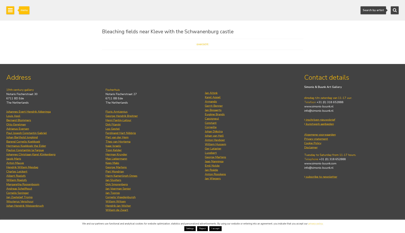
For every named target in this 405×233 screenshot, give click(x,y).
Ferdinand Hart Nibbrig (121, 133)
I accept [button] (215, 228)
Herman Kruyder (116, 154)
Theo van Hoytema (118, 142)
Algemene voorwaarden (320, 135)
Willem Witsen (116, 201)
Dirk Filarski (113, 124)
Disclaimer (311, 147)
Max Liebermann (116, 159)
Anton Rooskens (215, 174)
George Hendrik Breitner (122, 116)
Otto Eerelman (16, 124)
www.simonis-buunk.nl (318, 106)
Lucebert (211, 153)
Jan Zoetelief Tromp (19, 197)
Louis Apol (13, 116)
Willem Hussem (215, 144)
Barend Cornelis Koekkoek (23, 142)
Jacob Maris (13, 159)
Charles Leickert (16, 171)
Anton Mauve (15, 163)
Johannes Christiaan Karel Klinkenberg (31, 154)
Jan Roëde (211, 170)
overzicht (202, 44)
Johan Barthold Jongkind (22, 137)
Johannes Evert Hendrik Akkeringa (28, 112)
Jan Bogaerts (213, 110)
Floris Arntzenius (117, 112)
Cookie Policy (312, 143)
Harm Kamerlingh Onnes (121, 176)
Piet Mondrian (115, 171)
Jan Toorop (113, 193)
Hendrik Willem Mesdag (22, 167)
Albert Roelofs (16, 176)
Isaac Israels (113, 146)
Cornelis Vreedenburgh (121, 197)
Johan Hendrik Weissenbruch (25, 206)
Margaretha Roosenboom (22, 184)
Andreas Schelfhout (19, 189)
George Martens (116, 167)
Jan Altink (211, 93)
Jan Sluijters (113, 180)
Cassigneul (212, 119)
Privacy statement (316, 139)
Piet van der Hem (117, 137)
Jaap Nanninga (214, 161)
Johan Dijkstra (214, 131)
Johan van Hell (214, 136)
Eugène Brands (215, 114)
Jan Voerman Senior (118, 189)
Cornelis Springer (17, 193)
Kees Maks (112, 163)
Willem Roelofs (16, 180)
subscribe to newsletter (321, 177)
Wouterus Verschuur (20, 201)
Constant (211, 123)
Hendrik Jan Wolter (118, 206)
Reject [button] (202, 228)
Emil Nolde (212, 166)
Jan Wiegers (213, 178)
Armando (211, 101)
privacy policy (315, 223)
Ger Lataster (213, 148)
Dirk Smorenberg (117, 184)
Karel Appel (213, 97)
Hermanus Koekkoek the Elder (26, 146)
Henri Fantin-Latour (118, 120)
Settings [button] (190, 228)
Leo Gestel (113, 129)
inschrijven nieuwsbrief (320, 120)
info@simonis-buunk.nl (318, 111)
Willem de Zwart (117, 210)
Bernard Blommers (18, 120)
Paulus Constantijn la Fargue (25, 150)
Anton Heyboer (215, 140)
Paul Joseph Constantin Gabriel (26, 133)
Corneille (211, 127)
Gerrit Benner (214, 106)
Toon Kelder (114, 150)
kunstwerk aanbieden (319, 124)
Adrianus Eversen (17, 129)
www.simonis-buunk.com (320, 163)
